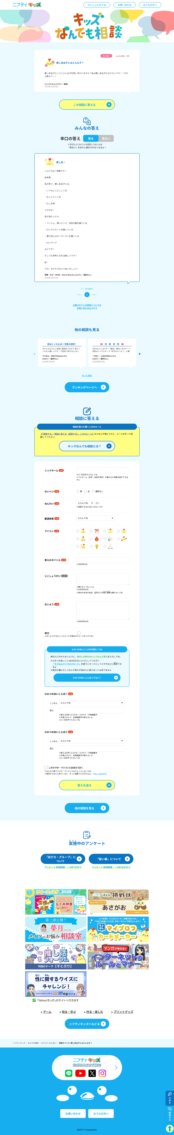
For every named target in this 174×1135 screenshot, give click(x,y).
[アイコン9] (82, 546)
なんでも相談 (33, 1043)
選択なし (99, 491)
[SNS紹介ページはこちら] (87, 1067)
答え (52, 710)
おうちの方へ (150, 4)
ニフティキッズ (19, 1043)
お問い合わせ (124, 4)
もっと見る (87, 375)
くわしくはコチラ (100, 773)
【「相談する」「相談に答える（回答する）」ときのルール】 (67, 433)
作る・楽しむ (94, 1012)
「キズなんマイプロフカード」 (66, 663)
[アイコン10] (96, 546)
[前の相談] (34, 354)
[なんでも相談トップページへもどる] (87, 26)
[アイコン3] (110, 531)
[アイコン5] (82, 539)
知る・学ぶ (69, 1012)
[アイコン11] (110, 546)
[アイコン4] (123, 531)
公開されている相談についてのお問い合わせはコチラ (87, 307)
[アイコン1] (82, 531)
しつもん (54, 703)
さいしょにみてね (97, 4)
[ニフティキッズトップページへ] (27, 5)
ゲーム (47, 1012)
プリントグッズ (123, 1012)
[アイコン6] (96, 539)
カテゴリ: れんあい (48, 1043)
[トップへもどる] (170, 1128)
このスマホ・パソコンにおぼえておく (66, 767)
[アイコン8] (123, 539)
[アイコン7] (110, 539)
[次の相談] (139, 354)
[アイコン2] (96, 531)
